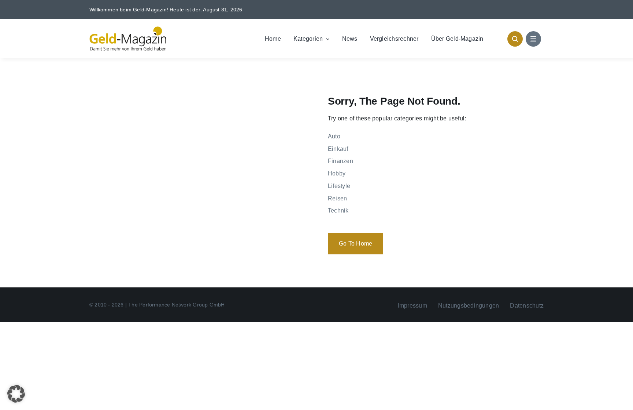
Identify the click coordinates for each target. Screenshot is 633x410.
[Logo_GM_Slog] (127, 29)
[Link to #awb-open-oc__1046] (515, 39)
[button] (16, 394)
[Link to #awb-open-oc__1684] (533, 39)
